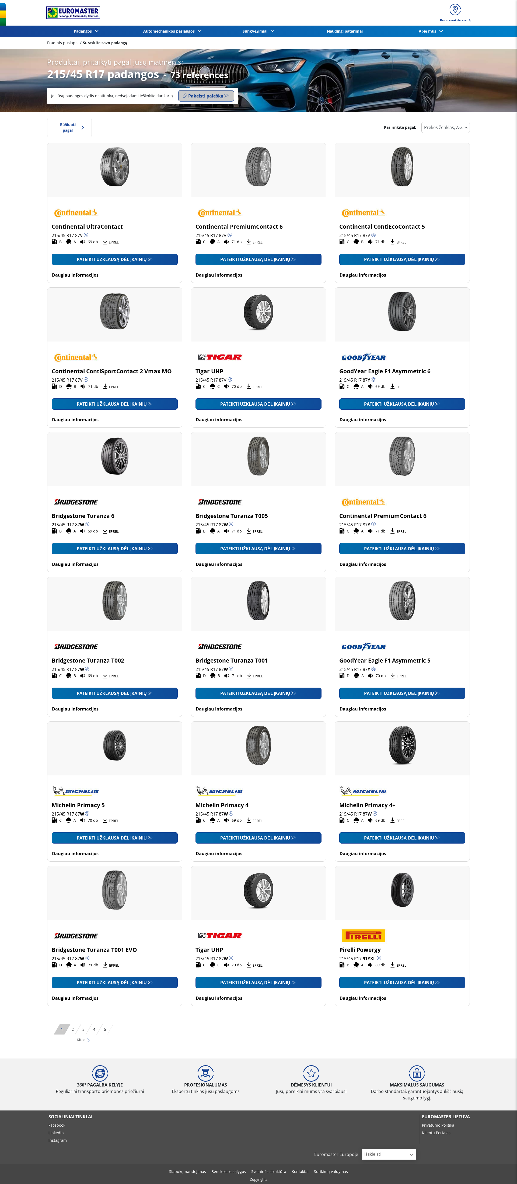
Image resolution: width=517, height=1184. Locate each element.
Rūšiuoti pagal (68, 127)
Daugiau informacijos (75, 275)
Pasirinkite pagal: (400, 127)
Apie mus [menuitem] (428, 31)
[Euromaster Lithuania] (71, 12)
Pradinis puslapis (62, 42)
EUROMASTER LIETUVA (446, 1117)
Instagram (57, 1140)
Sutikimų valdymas (331, 1171)
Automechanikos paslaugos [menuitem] (170, 31)
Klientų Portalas (436, 1132)
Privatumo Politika (438, 1125)
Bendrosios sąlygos (228, 1171)
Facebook (56, 1125)
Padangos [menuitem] (84, 31)
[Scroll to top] (503, 1172)
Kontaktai (300, 1171)
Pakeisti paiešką (205, 96)
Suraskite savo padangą (105, 42)
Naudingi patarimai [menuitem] (345, 31)
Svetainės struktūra (268, 1171)
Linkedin (56, 1132)
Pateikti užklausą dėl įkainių (112, 259)
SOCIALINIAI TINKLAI (70, 1117)
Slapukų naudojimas (187, 1171)
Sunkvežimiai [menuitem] (256, 31)
